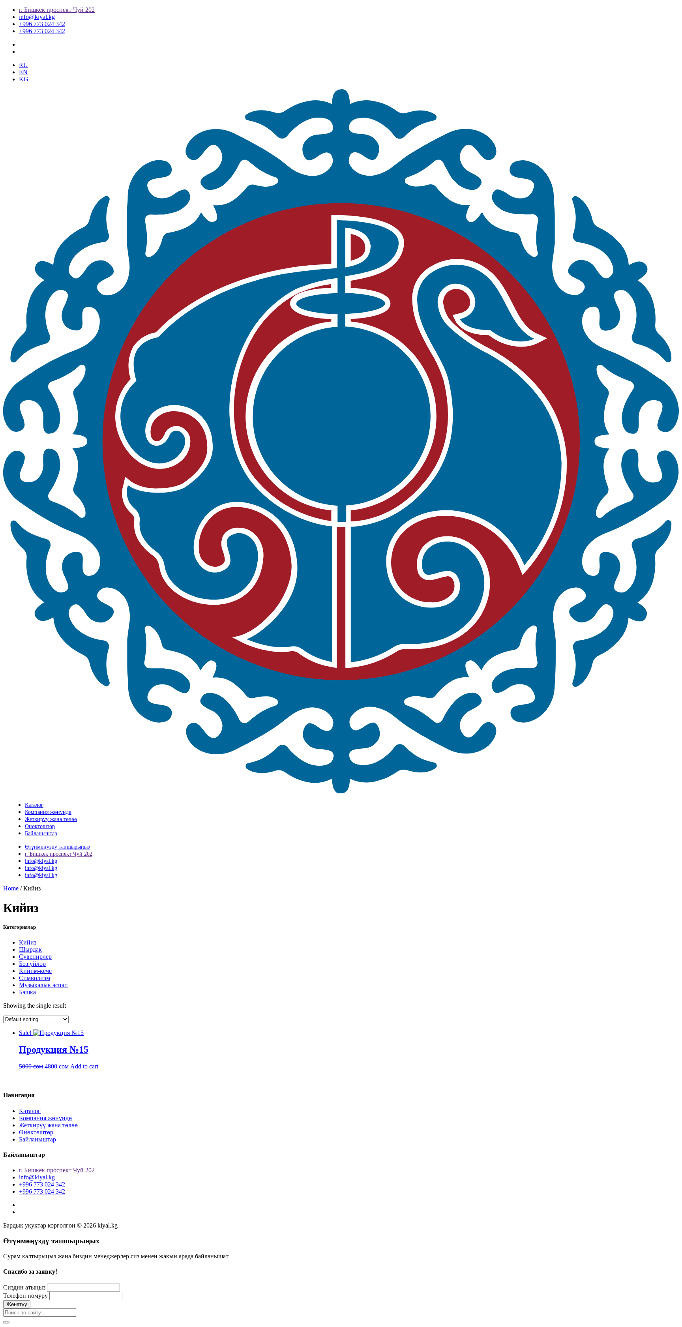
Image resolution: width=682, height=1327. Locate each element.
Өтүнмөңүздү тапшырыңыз (57, 847)
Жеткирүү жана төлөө (51, 819)
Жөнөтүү (16, 1304)
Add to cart (84, 1066)
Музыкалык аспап (43, 985)
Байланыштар (41, 833)
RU (23, 65)
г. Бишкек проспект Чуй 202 (57, 9)
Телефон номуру (25, 1295)
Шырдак (30, 949)
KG (23, 79)
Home (11, 888)
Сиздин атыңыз (24, 1287)
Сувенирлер (35, 956)
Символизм (34, 978)
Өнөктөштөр (40, 826)
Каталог (34, 805)
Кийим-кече (35, 970)
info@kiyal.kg (37, 16)
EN (23, 72)
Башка (27, 992)
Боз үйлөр (32, 963)
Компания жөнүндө (48, 812)
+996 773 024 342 (42, 24)
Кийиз (27, 942)
